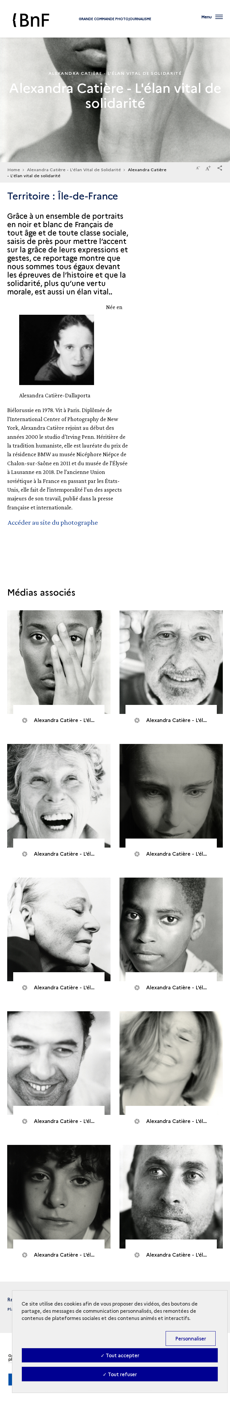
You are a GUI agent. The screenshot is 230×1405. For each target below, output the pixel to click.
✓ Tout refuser (120, 1374)
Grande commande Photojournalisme (115, 19)
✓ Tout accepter (120, 1355)
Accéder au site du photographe (53, 522)
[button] (220, 167)
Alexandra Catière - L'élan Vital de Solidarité (74, 169)
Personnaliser (190, 1338)
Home (13, 169)
